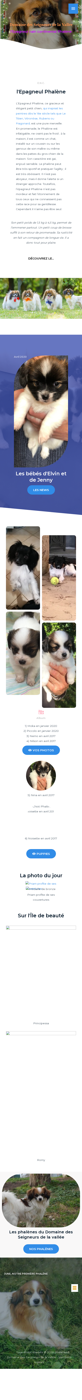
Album (41, 718)
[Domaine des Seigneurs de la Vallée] (9, 8)
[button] (74, 1288)
